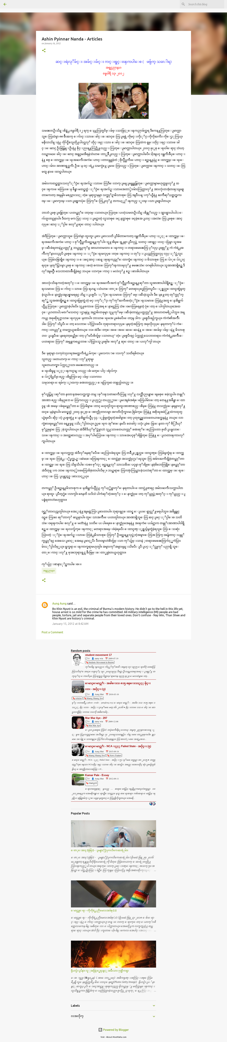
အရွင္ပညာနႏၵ (49, 570)
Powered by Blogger (116, 1029)
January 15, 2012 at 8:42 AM (70, 623)
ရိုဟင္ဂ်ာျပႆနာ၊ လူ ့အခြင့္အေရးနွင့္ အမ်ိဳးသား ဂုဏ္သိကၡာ (100, 970)
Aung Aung (59, 603)
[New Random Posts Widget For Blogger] (152, 804)
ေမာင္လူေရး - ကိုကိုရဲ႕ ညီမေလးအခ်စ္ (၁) (94, 910)
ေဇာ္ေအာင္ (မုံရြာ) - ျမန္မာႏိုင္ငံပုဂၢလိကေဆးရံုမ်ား (99, 850)
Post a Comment (52, 632)
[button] (44, 50)
